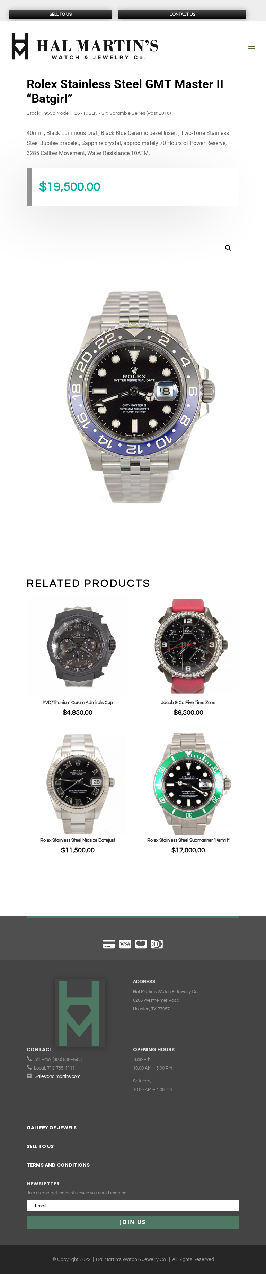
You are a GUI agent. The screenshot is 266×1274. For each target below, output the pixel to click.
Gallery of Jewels (52, 1127)
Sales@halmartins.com (57, 1076)
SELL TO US (40, 1146)
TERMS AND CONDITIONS (58, 1165)
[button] (228, 248)
